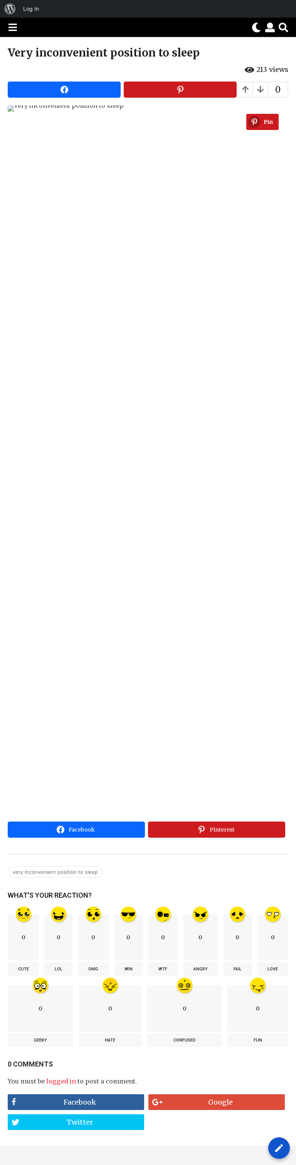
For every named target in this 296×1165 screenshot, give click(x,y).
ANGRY (200, 969)
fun (258, 1040)
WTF (162, 969)
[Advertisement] (148, 761)
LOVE (272, 969)
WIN (128, 969)
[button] (12, 27)
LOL (58, 969)
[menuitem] (10, 9)
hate (110, 1040)
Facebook (80, 1102)
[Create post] (279, 1148)
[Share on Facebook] (64, 90)
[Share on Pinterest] (180, 90)
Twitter (80, 1122)
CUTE (23, 969)
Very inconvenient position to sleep (55, 872)
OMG (93, 969)
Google (220, 1102)
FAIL (238, 969)
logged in (61, 1081)
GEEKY (40, 1040)
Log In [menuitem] (31, 8)
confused (184, 1040)
